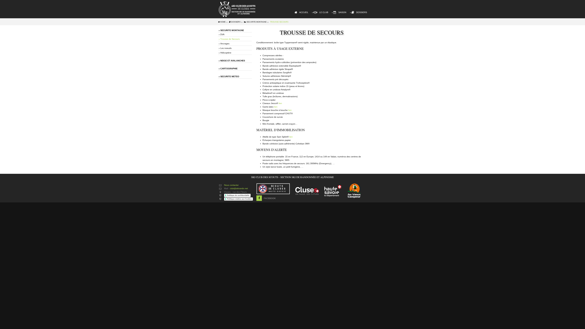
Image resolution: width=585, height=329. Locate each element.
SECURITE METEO (229, 76)
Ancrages (224, 43)
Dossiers (360, 12)
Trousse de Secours (230, 39)
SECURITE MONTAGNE (256, 22)
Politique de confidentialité (238, 195)
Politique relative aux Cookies (239, 199)
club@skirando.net (239, 188)
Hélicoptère (225, 52)
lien (280, 103)
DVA (222, 34)
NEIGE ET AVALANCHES (232, 60)
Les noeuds (226, 48)
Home (223, 22)
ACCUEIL (302, 12)
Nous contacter (231, 185)
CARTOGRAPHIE (229, 68)
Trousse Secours (279, 22)
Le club (322, 12)
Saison (341, 12)
